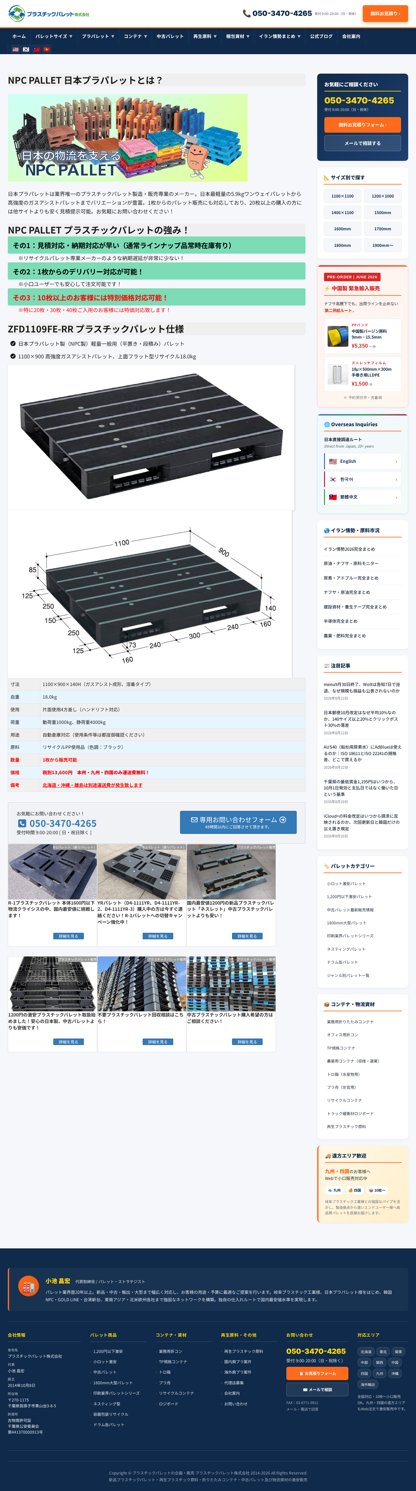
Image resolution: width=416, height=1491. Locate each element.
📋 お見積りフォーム (317, 1373)
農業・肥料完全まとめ (345, 635)
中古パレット (170, 36)
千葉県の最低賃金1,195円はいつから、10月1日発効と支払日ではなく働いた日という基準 (361, 787)
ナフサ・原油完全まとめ (347, 592)
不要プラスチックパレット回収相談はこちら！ (141, 1017)
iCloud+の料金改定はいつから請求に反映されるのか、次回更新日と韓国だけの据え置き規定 (362, 822)
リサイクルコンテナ (344, 1100)
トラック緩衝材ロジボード (350, 1113)
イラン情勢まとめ (280, 36)
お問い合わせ (236, 1403)
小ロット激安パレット (346, 883)
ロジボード (168, 1403)
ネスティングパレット (346, 949)
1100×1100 (343, 195)
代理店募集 (234, 1382)
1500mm (382, 212)
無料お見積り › (385, 13)
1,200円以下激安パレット (349, 896)
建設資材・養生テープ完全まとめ (355, 607)
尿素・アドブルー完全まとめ (351, 578)
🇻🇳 (47, 49)
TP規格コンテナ (341, 1048)
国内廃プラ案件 (238, 1361)
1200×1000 (383, 195)
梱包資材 (238, 36)
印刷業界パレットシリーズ (350, 935)
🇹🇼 (36, 49)
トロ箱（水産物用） (344, 1074)
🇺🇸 (15, 49)
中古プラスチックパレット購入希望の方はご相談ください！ (230, 1017)
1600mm (342, 228)
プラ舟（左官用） (342, 1087)
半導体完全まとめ (341, 621)
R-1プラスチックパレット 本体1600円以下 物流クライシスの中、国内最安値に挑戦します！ (51, 909)
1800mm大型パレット (347, 922)
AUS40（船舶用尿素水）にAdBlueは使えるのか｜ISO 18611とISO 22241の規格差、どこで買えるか (363, 753)
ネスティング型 (106, 1403)
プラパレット (98, 36)
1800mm (342, 245)
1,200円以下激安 (108, 1350)
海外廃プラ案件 (238, 1372)
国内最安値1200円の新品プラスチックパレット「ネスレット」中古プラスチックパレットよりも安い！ (230, 909)
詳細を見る (68, 936)
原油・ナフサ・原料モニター (351, 563)
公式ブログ (321, 36)
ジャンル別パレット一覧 (348, 975)
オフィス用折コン (342, 1034)
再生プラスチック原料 (346, 1126)
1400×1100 (343, 212)
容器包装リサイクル (110, 1414)
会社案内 (351, 36)
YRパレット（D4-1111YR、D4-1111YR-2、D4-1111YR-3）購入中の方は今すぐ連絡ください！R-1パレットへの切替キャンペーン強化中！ (140, 912)
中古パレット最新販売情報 (350, 909)
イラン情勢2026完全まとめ (349, 549)
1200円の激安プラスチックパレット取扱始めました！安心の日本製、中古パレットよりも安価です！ (52, 1020)
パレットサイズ (53, 36)
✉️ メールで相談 (317, 1389)
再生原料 (205, 36)
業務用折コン (170, 1350)
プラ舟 (165, 1382)
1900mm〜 (382, 245)
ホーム (19, 36)
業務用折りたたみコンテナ (350, 1021)
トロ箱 (165, 1372)
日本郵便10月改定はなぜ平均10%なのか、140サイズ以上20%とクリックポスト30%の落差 (361, 718)
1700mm (382, 228)
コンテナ (135, 36)
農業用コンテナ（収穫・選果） (354, 1061)
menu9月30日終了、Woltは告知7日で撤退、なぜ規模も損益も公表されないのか (362, 687)
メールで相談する (362, 143)
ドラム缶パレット (342, 962)
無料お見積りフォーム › (363, 124)
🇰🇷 (26, 49)
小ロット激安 (105, 1361)
